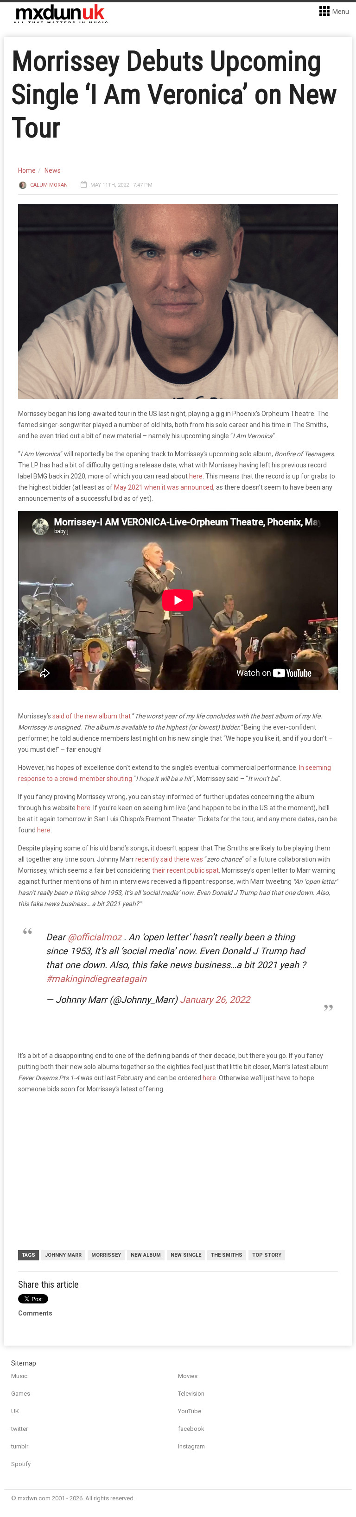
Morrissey (106, 1255)
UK (15, 1411)
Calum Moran (49, 185)
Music (19, 1375)
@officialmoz (94, 937)
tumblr (19, 1446)
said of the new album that (91, 716)
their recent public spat (185, 870)
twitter (19, 1428)
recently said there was (169, 859)
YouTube (189, 1411)
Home (27, 170)
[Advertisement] (180, 1173)
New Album (146, 1255)
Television (191, 1393)
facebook (191, 1428)
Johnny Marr (63, 1255)
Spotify (21, 1463)
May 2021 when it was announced (163, 487)
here (196, 476)
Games (20, 1393)
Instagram (191, 1446)
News (52, 170)
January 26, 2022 (215, 999)
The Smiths (226, 1255)
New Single (186, 1255)
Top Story (266, 1255)
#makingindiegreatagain (96, 978)
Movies (187, 1375)
